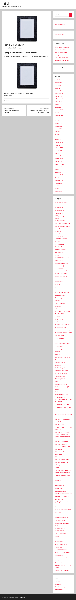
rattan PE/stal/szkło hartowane (63, 493)
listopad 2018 (58, 161)
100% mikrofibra (59, 210)
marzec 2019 (58, 150)
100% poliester (59, 213)
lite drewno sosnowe (60, 327)
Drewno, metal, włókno (61, 273)
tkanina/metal (58, 547)
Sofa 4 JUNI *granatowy (61, 57)
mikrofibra (57, 351)
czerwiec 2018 (59, 175)
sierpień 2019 (58, 137)
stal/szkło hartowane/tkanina (63, 509)
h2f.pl (5, 3)
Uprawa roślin (58, 563)
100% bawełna (59, 205)
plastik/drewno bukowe (61, 384)
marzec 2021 (58, 85)
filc (55, 287)
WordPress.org (59, 589)
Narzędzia (57, 354)
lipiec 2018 (58, 172)
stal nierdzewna (59, 507)
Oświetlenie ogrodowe (61, 368)
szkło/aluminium (59, 530)
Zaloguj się (58, 581)
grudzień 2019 (59, 126)
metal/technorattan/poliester (62, 343)
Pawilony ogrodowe (60, 376)
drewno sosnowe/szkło (61, 271)
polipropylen (58, 465)
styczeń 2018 (58, 188)
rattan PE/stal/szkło (60, 491)
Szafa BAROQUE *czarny (62, 60)
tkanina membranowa (61, 539)
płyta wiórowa (58, 449)
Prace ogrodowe (59, 485)
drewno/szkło (58, 279)
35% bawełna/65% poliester (62, 223)
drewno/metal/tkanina (61, 276)
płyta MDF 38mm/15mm (61, 441)
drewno (7, 100)
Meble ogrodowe (59, 338)
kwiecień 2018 (59, 180)
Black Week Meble (60, 34)
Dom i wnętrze (59, 252)
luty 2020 (57, 120)
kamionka (57, 300)
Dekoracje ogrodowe (60, 249)
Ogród (56, 360)
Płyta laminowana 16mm (61, 394)
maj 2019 (57, 145)
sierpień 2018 (58, 169)
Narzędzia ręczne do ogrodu (62, 357)
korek (56, 308)
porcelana (57, 467)
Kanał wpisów (58, 584)
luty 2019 (57, 153)
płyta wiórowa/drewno (61, 457)
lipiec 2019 (58, 139)
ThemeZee (22, 597)
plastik (56, 381)
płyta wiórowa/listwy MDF (62, 459)
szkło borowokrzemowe (61, 517)
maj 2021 (57, 80)
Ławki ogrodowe (59, 335)
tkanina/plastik (59, 555)
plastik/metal (58, 392)
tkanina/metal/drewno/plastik (63, 552)
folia (56, 290)
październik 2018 (59, 164)
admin (20, 47)
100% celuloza (59, 207)
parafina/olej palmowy (61, 373)
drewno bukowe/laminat (61, 263)
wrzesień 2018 (59, 167)
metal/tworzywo (59, 349)
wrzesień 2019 (59, 134)
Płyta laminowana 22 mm (62, 404)
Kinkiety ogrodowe (60, 303)
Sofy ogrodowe (59, 499)
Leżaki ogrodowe (59, 322)
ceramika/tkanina (59, 244)
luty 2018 (57, 186)
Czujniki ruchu (59, 247)
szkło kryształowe (60, 520)
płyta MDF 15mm (59, 424)
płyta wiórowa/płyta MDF (61, 462)
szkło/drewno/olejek (60, 533)
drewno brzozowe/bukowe (62, 257)
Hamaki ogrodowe (60, 295)
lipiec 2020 (58, 107)
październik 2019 (59, 131)
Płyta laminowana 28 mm (62, 412)
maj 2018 (57, 177)
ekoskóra (57, 284)
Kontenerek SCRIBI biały (62, 50)
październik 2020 (59, 99)
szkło (56, 515)
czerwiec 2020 (59, 110)
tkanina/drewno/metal (61, 544)
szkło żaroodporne (60, 528)
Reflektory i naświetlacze (62, 496)
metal (56, 341)
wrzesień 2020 (59, 101)
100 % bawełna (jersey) (61, 202)
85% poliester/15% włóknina (62, 226)
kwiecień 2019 (59, 148)
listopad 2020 (58, 96)
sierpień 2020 (58, 104)
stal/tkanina (58, 512)
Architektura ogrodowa (61, 238)
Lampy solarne (59, 319)
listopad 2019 (58, 129)
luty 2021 (57, 88)
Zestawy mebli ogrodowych (62, 570)
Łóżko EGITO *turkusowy (62, 47)
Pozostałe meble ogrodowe (62, 475)
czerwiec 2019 (59, 142)
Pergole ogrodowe (60, 378)
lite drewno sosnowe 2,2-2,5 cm (63, 330)
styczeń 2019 (58, 156)
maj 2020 (57, 112)
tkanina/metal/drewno (61, 549)
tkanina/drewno (59, 541)
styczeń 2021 (58, 91)
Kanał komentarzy (60, 587)
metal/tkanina (58, 346)
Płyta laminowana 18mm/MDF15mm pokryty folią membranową (63, 399)
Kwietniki (57, 316)
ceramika (57, 241)
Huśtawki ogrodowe (60, 298)
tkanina (57, 536)
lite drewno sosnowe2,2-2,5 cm (63, 332)
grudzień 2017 (59, 191)
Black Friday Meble (60, 24)
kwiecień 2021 (59, 82)
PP (55, 483)
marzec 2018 (58, 183)
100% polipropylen (60, 220)
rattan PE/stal (58, 488)
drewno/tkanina (59, 281)
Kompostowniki (59, 306)
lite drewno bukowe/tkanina (62, 324)
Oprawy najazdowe (60, 362)
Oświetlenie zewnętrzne (61, 370)
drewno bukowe (59, 260)
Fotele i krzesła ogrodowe (62, 292)
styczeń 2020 (58, 123)
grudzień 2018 (59, 158)
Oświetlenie (58, 365)
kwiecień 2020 (59, 115)
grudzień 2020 (59, 93)
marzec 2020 (58, 118)
